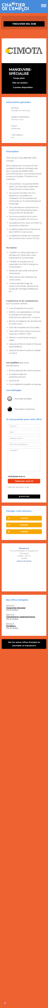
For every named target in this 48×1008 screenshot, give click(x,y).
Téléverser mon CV (16, 476)
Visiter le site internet (24, 561)
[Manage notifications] (5, 1003)
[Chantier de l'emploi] (16, 6)
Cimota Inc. (24, 548)
